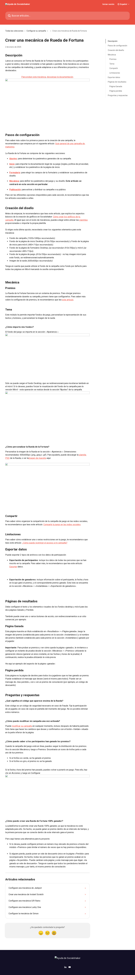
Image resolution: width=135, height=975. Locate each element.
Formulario (14, 172)
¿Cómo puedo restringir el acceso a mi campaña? (44, 543)
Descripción (112, 41)
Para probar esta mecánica (33, 77)
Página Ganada (115, 86)
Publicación (15, 189)
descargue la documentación (60, 77)
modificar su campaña (22, 726)
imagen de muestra (37, 458)
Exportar (13, 566)
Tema (111, 64)
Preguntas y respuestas (118, 95)
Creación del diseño (116, 50)
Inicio (12, 164)
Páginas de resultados (117, 82)
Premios (112, 59)
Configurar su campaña (36, 31)
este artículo (67, 299)
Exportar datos (114, 77)
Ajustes (13, 158)
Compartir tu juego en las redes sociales (62, 524)
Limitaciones (114, 73)
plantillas (83, 220)
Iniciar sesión (108, 4)
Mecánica (14, 181)
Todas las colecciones (14, 31)
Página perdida (115, 91)
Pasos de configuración (117, 46)
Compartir (113, 68)
